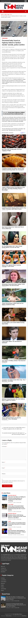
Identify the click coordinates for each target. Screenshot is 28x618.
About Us (3, 566)
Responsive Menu (25, 1)
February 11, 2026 (11, 502)
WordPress (24, 615)
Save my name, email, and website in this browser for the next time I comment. (13, 481)
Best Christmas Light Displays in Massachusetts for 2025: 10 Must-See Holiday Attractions (17, 532)
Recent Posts (6, 594)
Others (2, 590)
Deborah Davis (11, 47)
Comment (4, 446)
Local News (10, 504)
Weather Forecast (12, 495)
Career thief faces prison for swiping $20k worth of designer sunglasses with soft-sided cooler (14, 428)
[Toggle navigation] (2, 11)
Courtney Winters (20, 534)
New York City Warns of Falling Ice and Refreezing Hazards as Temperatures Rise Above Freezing (17, 498)
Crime (9, 521)
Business (3, 583)
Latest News (6, 493)
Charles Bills (18, 502)
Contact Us (3, 568)
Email (3, 468)
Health (2, 585)
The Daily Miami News (17, 614)
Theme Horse (9, 615)
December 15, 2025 (12, 534)
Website (3, 473)
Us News (10, 529)
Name (3, 462)
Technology (3, 588)
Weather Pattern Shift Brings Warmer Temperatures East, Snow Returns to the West (17, 516)
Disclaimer (3, 571)
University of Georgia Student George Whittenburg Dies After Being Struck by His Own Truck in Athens (16, 508)
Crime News (5, 38)
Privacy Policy (4, 570)
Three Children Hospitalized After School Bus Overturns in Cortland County (17, 524)
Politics (2, 587)
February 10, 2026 (11, 519)
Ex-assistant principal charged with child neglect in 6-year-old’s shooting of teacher (13, 433)
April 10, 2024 (5, 47)
